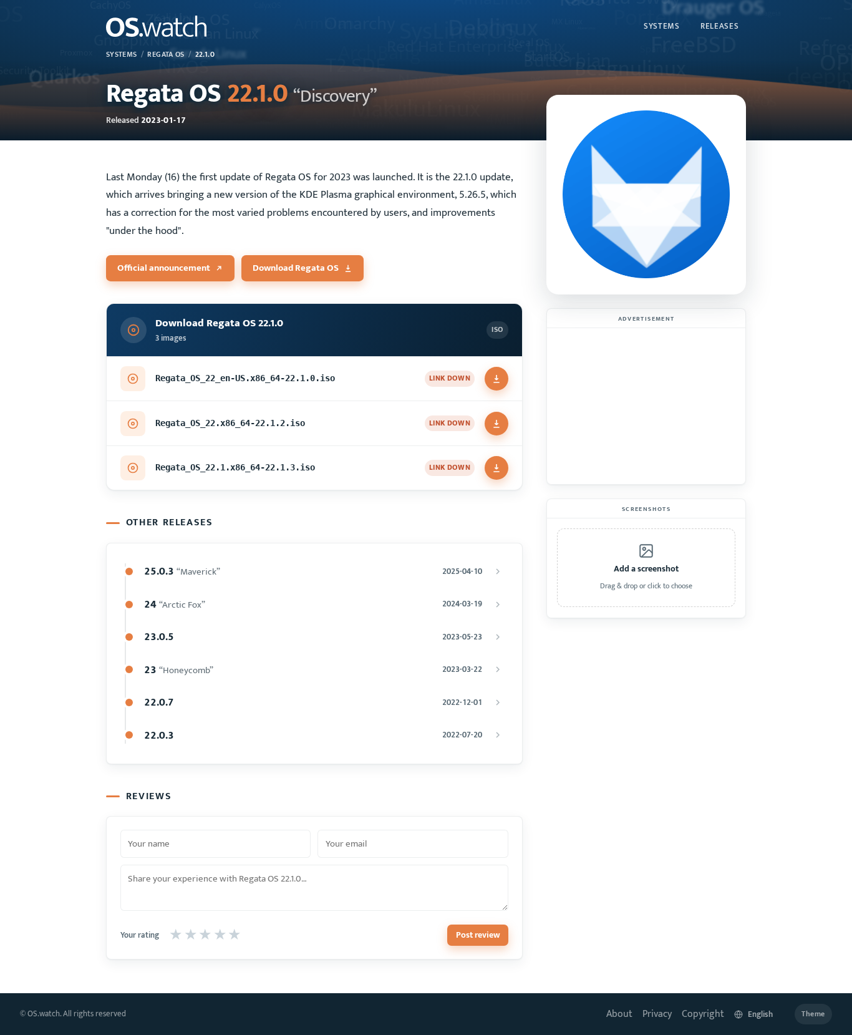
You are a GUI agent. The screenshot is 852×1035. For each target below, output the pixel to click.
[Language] (759, 1014)
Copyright (703, 1014)
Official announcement (163, 268)
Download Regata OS (296, 268)
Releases (719, 26)
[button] (646, 567)
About (619, 1014)
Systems (662, 26)
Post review (478, 935)
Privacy (657, 1014)
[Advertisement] (646, 406)
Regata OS (165, 54)
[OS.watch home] (156, 26)
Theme (813, 1014)
